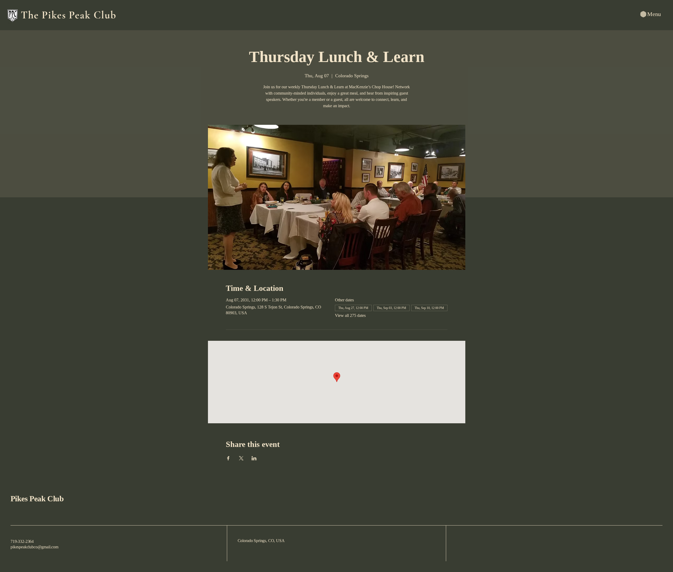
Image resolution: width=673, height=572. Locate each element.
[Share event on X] (241, 458)
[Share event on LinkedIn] (254, 458)
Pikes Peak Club (37, 498)
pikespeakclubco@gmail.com (34, 547)
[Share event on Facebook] (228, 458)
